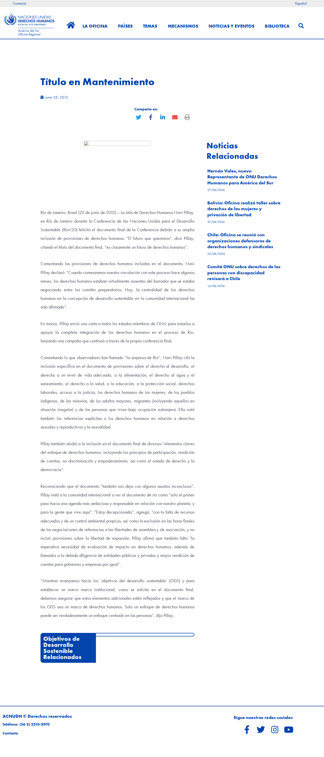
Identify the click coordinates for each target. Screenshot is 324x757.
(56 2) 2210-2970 (34, 724)
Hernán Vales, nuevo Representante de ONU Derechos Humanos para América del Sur (242, 177)
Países (125, 26)
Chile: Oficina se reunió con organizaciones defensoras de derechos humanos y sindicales (240, 240)
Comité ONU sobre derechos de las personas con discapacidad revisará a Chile (243, 272)
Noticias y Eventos (231, 26)
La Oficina (95, 26)
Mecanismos (183, 26)
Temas (150, 26)
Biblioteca (277, 26)
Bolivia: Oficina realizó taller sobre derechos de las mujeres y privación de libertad (243, 209)
